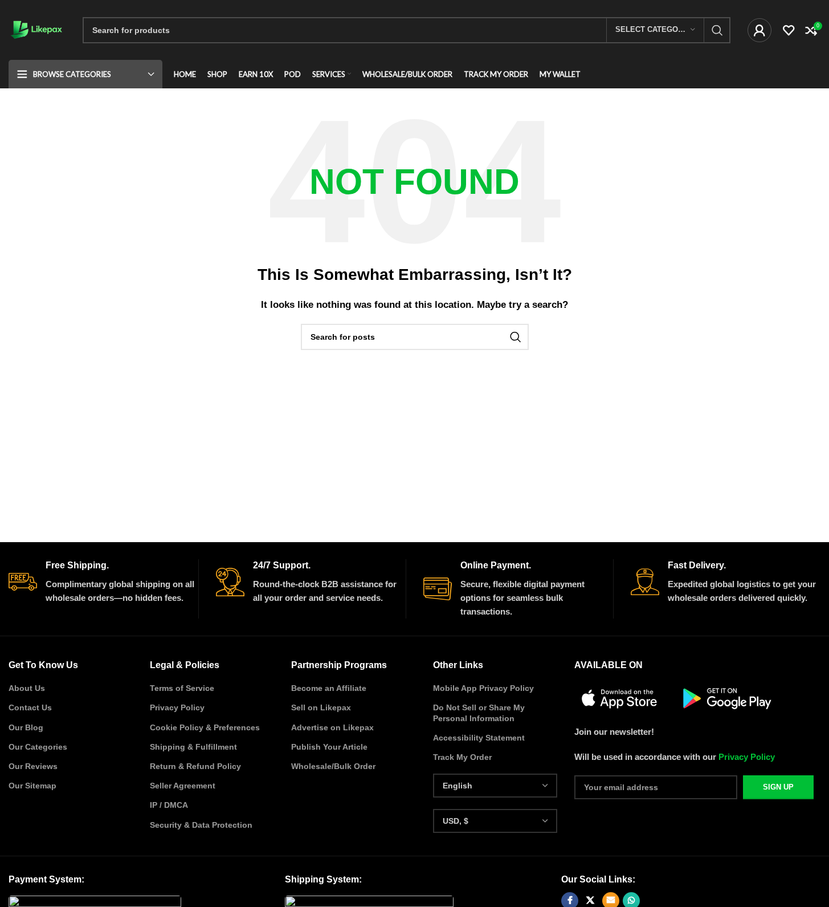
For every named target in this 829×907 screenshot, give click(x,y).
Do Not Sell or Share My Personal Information (479, 712)
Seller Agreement (182, 785)
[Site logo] (37, 29)
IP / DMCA (169, 805)
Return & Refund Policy (195, 766)
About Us (27, 688)
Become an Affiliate (328, 688)
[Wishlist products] (788, 30)
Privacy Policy (177, 707)
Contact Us (30, 707)
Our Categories (38, 746)
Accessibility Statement (479, 737)
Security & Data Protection (201, 824)
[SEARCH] (717, 30)
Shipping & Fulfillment (193, 746)
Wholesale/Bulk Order (333, 766)
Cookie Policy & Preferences (205, 727)
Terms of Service (182, 688)
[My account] (759, 30)
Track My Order (462, 757)
